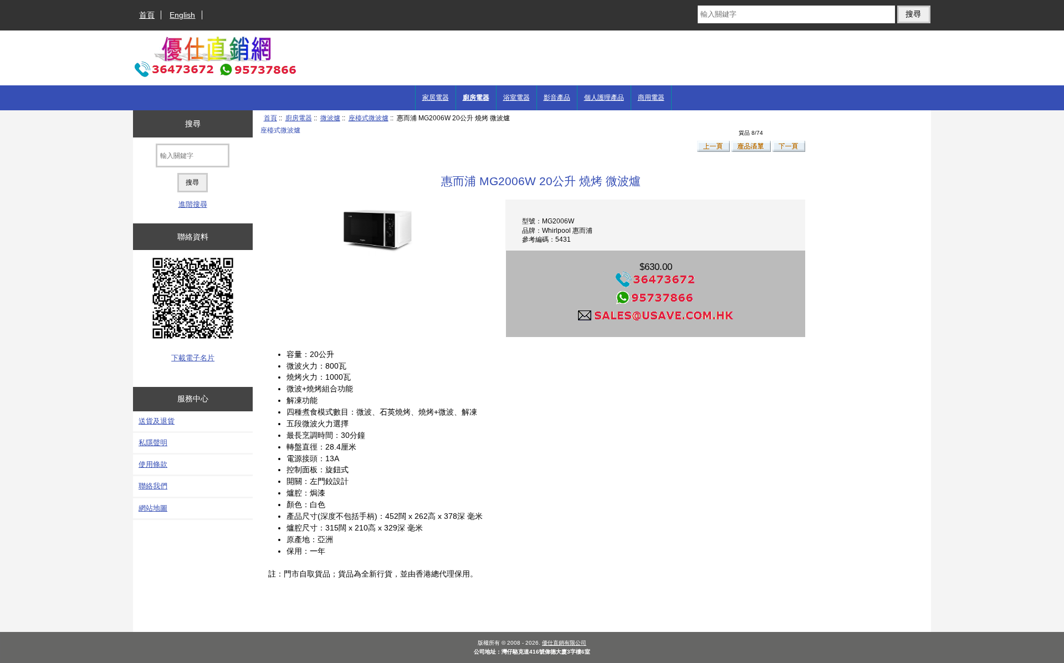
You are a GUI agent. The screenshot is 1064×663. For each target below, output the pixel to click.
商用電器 (651, 97)
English (182, 15)
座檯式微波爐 (368, 117)
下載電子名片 (192, 358)
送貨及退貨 (157, 421)
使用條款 (153, 464)
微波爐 (330, 117)
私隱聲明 (153, 442)
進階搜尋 (192, 204)
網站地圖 (153, 508)
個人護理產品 (604, 97)
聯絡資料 (192, 236)
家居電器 (435, 97)
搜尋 (193, 123)
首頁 (147, 15)
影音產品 (557, 97)
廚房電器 (298, 117)
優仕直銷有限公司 (564, 643)
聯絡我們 (153, 486)
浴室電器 (516, 97)
